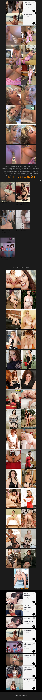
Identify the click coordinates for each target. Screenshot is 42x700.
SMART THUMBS (24, 588)
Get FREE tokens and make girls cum (23, 203)
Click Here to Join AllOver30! (21, 177)
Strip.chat (26, 8)
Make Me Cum (28, 14)
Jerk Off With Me (21, 230)
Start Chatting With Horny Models (7, 258)
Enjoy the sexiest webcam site (29, 4)
